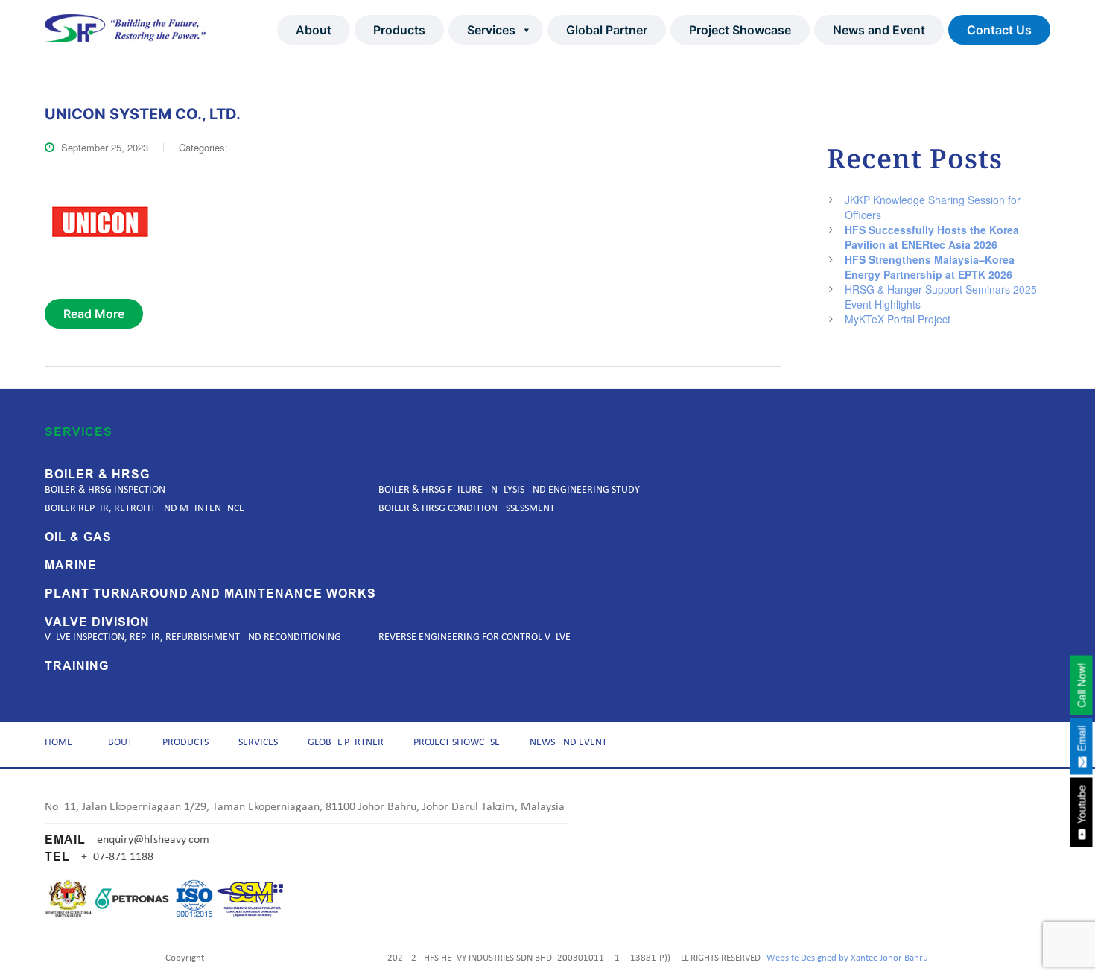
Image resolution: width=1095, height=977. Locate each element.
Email (1081, 739)
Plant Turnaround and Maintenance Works (210, 594)
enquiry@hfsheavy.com (153, 840)
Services (491, 29)
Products (399, 29)
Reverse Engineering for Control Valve (474, 637)
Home (58, 742)
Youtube (1081, 805)
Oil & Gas (78, 537)
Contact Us (999, 29)
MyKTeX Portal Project (897, 319)
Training (77, 666)
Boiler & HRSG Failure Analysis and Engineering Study (509, 490)
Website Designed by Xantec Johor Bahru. (848, 958)
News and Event (879, 29)
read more (93, 313)
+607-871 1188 (117, 857)
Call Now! (1081, 685)
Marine (71, 566)
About (313, 29)
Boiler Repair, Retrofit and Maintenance (144, 508)
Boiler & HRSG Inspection (105, 490)
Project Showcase (740, 29)
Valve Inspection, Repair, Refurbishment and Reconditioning (193, 637)
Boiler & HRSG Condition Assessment (466, 508)
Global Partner (606, 29)
